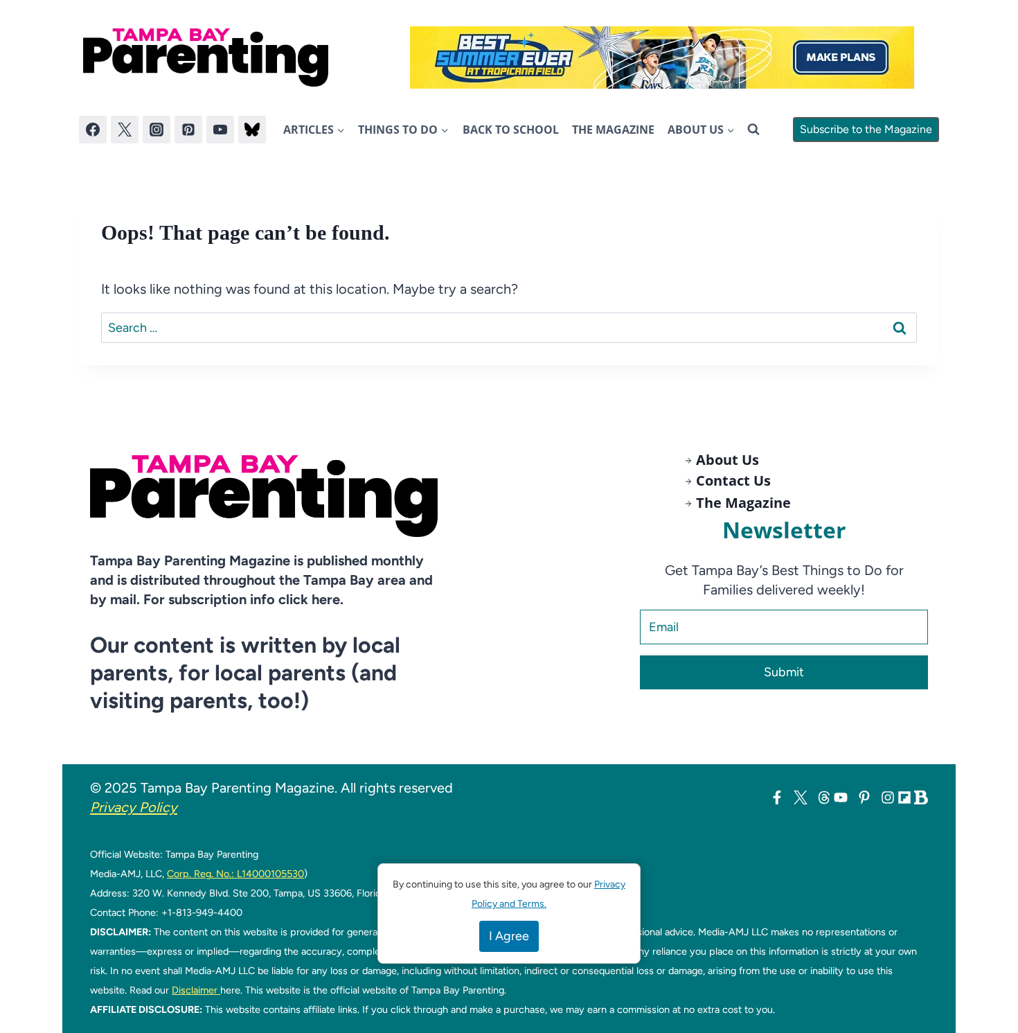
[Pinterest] (188, 129)
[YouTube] (220, 129)
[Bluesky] (252, 129)
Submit (784, 672)
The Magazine (613, 129)
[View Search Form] (753, 129)
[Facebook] (93, 129)
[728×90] (662, 57)
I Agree (509, 936)
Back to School (511, 129)
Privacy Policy (133, 807)
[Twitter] (125, 129)
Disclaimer (196, 990)
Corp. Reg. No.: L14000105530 (235, 873)
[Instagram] (156, 129)
